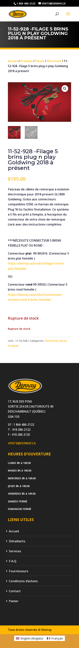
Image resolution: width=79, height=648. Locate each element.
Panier (13, 601)
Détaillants (17, 541)
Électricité (54, 61)
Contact (15, 591)
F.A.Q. (13, 561)
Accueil (13, 61)
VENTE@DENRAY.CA (22, 443)
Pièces (39, 61)
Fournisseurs (18, 571)
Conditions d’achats (23, 581)
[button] (65, 88)
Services (15, 551)
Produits (26, 61)
